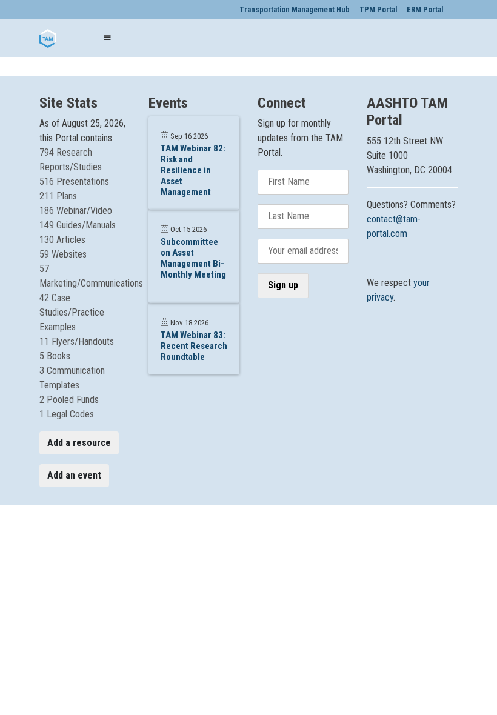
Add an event (74, 475)
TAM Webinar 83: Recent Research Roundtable (194, 346)
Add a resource (79, 442)
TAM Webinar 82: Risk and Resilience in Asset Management (193, 170)
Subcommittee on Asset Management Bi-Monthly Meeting (193, 258)
